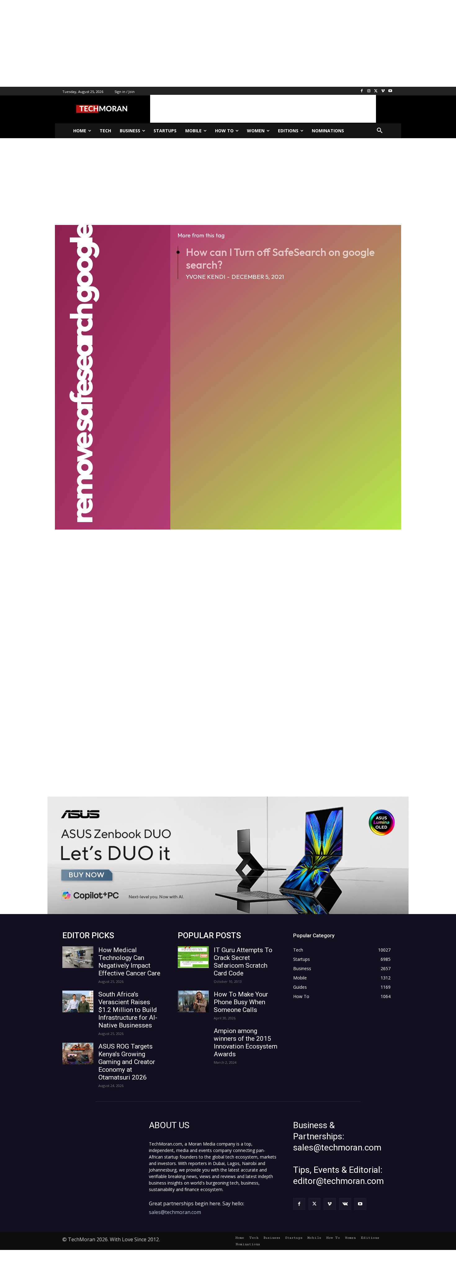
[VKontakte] (345, 1204)
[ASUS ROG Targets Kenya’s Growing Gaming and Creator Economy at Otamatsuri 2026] (77, 1053)
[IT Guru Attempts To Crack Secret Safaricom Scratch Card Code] (193, 957)
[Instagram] (369, 91)
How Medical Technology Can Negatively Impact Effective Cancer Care (129, 961)
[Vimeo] (383, 91)
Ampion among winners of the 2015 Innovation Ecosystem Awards (245, 1042)
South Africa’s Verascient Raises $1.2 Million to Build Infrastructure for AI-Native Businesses (127, 1010)
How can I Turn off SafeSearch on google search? (280, 258)
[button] (379, 130)
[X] (376, 91)
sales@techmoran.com (175, 1212)
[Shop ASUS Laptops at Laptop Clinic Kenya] (228, 855)
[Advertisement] (186, 43)
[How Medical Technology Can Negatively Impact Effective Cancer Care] (77, 957)
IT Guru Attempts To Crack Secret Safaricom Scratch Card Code (243, 961)
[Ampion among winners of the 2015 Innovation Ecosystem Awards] (193, 1038)
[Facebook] (361, 91)
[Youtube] (390, 91)
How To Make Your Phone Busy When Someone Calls (241, 1002)
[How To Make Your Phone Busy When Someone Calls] (193, 1001)
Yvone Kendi (205, 276)
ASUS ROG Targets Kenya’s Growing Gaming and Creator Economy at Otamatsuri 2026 (126, 1062)
